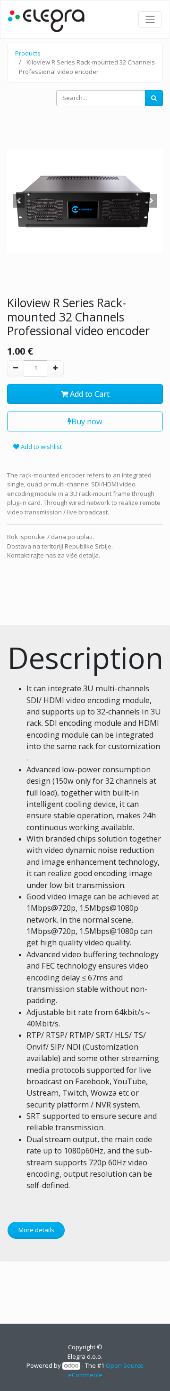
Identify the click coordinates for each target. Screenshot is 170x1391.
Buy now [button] (86, 421)
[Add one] (55, 368)
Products (28, 53)
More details (36, 1230)
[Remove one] (15, 368)
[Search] (154, 98)
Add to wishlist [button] (40, 446)
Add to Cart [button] (89, 394)
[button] (19, 201)
